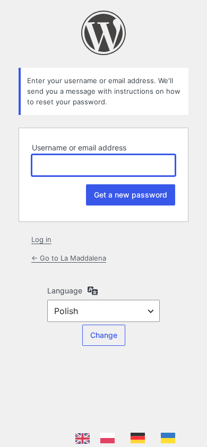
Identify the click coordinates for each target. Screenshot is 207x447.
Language (64, 290)
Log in (41, 239)
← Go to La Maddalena (68, 258)
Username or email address (79, 147)
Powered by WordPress (103, 33)
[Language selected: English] (130, 438)
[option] (110, 438)
